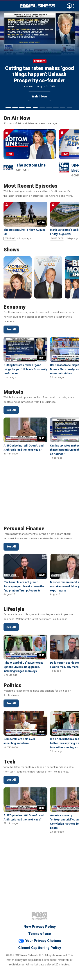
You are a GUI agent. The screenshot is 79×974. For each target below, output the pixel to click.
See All (11, 329)
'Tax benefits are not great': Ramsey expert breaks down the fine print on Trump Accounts (24, 586)
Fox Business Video (37, 6)
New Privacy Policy (39, 927)
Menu (6, 6)
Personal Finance (24, 528)
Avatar (69, 6)
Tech (9, 762)
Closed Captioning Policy (39, 948)
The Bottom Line (30, 165)
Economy (14, 307)
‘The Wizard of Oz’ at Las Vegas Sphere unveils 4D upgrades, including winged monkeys (23, 667)
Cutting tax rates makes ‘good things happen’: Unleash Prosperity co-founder (39, 74)
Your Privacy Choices (43, 941)
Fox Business (39, 916)
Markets (13, 392)
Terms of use (39, 934)
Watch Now (39, 96)
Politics (13, 685)
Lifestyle (14, 609)
